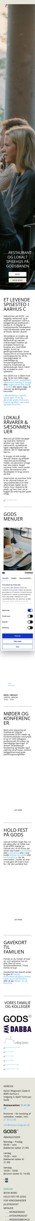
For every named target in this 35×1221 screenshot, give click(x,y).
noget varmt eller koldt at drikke (17, 385)
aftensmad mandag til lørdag (17, 382)
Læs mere (18, 810)
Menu (10, 566)
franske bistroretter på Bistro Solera (17, 975)
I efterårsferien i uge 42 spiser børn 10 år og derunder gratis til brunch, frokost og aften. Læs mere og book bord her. (16, 400)
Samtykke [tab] (5, 578)
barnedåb (21, 855)
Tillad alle (17, 636)
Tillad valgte (17, 641)
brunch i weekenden (21, 380)
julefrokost (13, 852)
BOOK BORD (17, 280)
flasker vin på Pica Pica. (15, 981)
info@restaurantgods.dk (17, 1124)
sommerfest (26, 850)
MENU (17, 274)
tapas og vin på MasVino (15, 978)
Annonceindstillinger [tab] (26, 578)
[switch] (30, 616)
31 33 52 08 (10, 1119)
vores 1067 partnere (13, 588)
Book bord (11, 568)
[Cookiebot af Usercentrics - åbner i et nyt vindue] (25, 573)
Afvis (17, 647)
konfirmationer (11, 857)
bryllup (13, 855)
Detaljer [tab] (14, 578)
